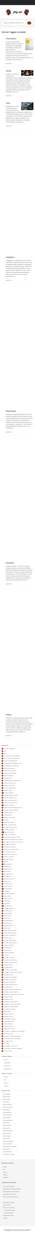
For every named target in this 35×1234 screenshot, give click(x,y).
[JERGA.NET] (17, 12)
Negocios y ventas (8, 1016)
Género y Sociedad (9, 856)
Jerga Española (8, 888)
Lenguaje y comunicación (11, 970)
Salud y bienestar (8, 1024)
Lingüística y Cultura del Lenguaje (12, 1004)
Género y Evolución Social (10, 854)
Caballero (10, 257)
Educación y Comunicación (10, 827)
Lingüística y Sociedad (9, 1009)
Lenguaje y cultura (8, 974)
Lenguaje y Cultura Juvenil (10, 979)
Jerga (5, 861)
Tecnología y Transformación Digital (13, 1048)
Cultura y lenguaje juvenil (10, 797)
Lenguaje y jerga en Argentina (11, 992)
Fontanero (5, 1177)
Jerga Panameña (8, 911)
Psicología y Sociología (9, 1019)
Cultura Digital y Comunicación (11, 765)
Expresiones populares (10, 847)
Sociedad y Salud (8, 1041)
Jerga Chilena (7, 871)
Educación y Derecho (9, 829)
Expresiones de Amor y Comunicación (13, 842)
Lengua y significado (9, 952)
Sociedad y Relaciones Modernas (12, 1038)
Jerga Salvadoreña (8, 920)
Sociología (6, 1043)
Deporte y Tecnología (9, 817)
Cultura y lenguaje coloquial (11, 795)
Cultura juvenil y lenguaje (10, 773)
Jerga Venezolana (8, 925)
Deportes (6, 820)
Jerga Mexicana (8, 906)
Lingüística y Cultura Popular (11, 1006)
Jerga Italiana (7, 901)
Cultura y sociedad (9, 805)
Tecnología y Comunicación (10, 1046)
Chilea (8, 714)
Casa (8, 103)
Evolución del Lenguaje (9, 834)
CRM (5, 1080)
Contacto (5, 1218)
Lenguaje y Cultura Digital (10, 977)
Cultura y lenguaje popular (10, 800)
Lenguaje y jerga (8, 987)
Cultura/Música (8, 815)
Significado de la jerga (9, 1028)
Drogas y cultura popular (10, 824)
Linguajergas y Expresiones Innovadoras (14, 994)
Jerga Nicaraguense (9, 908)
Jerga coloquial (7, 876)
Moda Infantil (7, 1011)
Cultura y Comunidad (9, 785)
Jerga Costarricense (9, 879)
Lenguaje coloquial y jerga (10, 962)
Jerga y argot (7, 928)
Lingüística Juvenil (8, 997)
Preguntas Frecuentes (8, 1215)
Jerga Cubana (7, 881)
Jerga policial (7, 918)
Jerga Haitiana (7, 896)
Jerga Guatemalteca (9, 893)
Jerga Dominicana (8, 883)
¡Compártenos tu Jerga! (8, 1154)
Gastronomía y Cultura (9, 852)
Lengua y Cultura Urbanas (10, 942)
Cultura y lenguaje (9, 793)
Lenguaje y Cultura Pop (9, 982)
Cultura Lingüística (8, 775)
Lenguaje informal (8, 965)
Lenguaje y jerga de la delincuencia (12, 989)
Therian (6, 1077)
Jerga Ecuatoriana (8, 886)
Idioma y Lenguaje (8, 859)
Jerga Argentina (8, 864)
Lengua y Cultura (8, 938)
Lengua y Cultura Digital (10, 940)
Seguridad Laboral (8, 1026)
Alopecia (6, 1086)
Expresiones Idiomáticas (10, 844)
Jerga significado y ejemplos (10, 1146)
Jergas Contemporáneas (10, 933)
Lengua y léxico (8, 950)
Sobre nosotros (7, 1205)
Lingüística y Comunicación (10, 1001)
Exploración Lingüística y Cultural (12, 837)
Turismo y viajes (8, 1051)
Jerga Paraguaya (8, 913)
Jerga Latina (7, 903)
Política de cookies (8, 1213)
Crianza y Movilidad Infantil (10, 761)
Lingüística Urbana (8, 999)
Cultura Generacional (9, 768)
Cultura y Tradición (8, 812)
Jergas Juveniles (8, 1069)
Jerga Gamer (7, 891)
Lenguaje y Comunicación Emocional (13, 972)
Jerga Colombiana (8, 874)
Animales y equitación (9, 748)
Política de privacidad (9, 1210)
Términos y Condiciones (9, 1207)
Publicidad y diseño (9, 1021)
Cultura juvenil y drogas (10, 770)
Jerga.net (6, 1229)
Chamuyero (11, 38)
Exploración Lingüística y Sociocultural (13, 839)
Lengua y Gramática (9, 945)
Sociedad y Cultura (8, 1033)
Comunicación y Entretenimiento (12, 758)
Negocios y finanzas (9, 1014)
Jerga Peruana (7, 915)
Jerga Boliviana (7, 866)
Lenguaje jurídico (8, 967)
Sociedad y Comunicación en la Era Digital (14, 1031)
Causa (8, 70)
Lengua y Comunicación (10, 935)
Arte (5, 751)
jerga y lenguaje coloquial (10, 930)
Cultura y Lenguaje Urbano (10, 802)
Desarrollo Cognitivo (9, 822)
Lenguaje (6, 955)
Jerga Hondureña (8, 898)
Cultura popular (8, 778)
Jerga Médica (7, 1062)
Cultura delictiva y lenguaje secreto (12, 763)
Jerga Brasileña (8, 869)
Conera (6, 1059)
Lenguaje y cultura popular (10, 984)
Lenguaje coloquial (9, 957)
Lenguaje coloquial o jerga (10, 960)
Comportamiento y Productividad (12, 756)
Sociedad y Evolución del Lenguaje (12, 1036)
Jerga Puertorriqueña (8, 1141)
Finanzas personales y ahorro (11, 849)
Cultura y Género (8, 790)
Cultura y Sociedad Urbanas (11, 810)
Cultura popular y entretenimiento (12, 780)
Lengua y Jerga (7, 947)
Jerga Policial (7, 1066)
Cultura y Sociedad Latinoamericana (13, 807)
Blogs (5, 753)
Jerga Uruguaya (8, 923)
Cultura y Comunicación (10, 783)
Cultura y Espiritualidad (9, 788)
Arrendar (10, 562)
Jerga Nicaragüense (8, 1130)
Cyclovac (6, 1083)
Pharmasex (11, 411)
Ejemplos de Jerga (9, 832)
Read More (9, 63)
